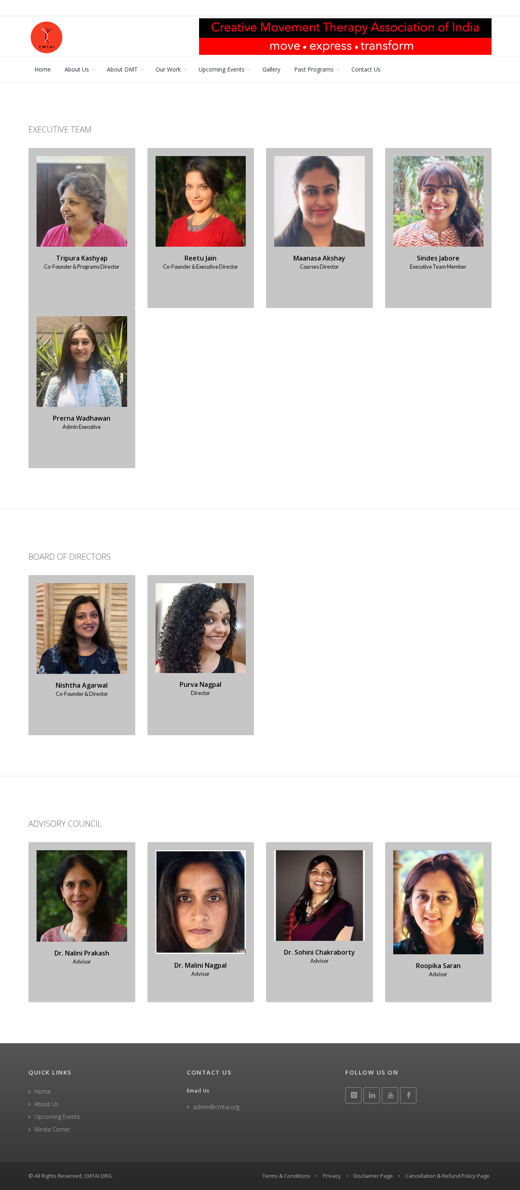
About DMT (122, 69)
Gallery (271, 69)
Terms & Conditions (286, 1175)
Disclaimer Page (373, 1175)
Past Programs (314, 69)
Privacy (332, 1175)
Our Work (168, 69)
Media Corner (52, 1129)
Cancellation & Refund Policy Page (447, 1175)
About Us (77, 69)
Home (43, 69)
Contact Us (366, 69)
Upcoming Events (222, 69)
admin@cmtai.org (216, 1107)
